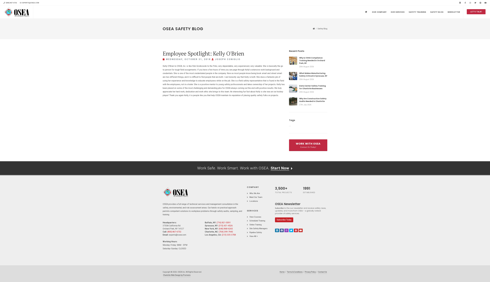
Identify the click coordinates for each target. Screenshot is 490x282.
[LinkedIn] (460, 3)
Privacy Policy (310, 272)
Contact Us (322, 272)
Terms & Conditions (295, 272)
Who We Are (254, 193)
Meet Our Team (255, 197)
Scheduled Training (257, 221)
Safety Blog (322, 29)
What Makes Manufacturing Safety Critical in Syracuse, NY (313, 74)
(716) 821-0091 (224, 222)
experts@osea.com (30, 3)
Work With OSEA (308, 145)
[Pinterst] (296, 230)
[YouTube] (485, 3)
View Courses (255, 217)
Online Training (255, 225)
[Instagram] (470, 3)
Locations (253, 201)
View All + (253, 236)
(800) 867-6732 (11, 3)
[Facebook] (465, 3)
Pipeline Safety (255, 232)
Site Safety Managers (258, 228)
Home (282, 272)
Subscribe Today (284, 220)
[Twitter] (475, 3)
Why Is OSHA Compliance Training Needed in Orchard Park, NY (312, 60)
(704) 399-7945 (226, 232)
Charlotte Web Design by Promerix (177, 275)
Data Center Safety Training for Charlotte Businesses (312, 87)
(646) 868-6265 (226, 228)
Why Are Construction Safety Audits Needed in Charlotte (312, 100)
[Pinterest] (480, 3)
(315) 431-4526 (226, 225)
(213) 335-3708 (229, 235)
